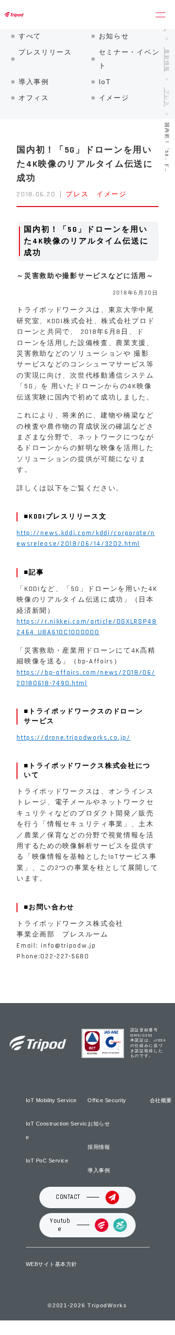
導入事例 (33, 82)
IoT (105, 82)
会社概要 (161, 1100)
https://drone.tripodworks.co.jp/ (73, 737)
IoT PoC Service (47, 1160)
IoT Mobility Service (51, 1100)
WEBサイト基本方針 (51, 1264)
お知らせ (114, 36)
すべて (29, 36)
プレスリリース (45, 52)
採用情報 (99, 1147)
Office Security (107, 1100)
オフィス (33, 98)
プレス (77, 194)
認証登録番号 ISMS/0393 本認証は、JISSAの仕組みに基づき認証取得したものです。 (148, 1043)
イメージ (114, 98)
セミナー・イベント (129, 58)
